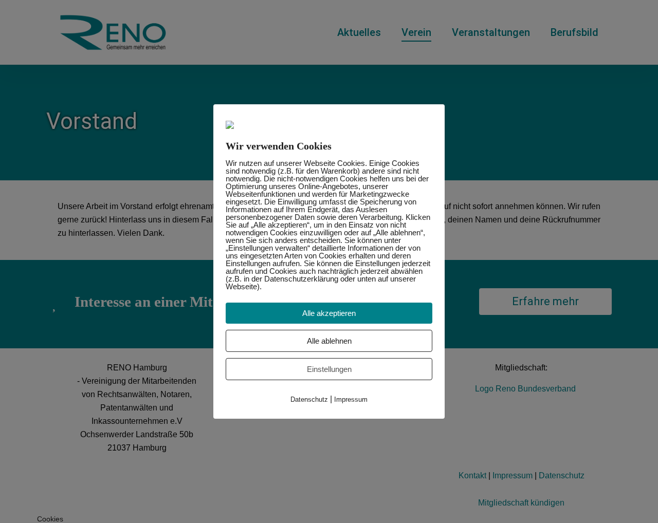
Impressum (351, 399)
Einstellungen (329, 369)
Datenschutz (309, 399)
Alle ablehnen (329, 341)
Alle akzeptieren (329, 313)
